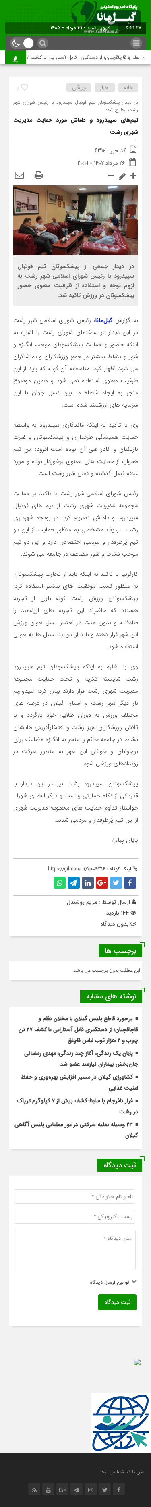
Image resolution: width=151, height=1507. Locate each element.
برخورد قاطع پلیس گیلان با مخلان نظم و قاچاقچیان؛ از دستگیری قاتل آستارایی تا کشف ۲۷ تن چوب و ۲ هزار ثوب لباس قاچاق (78, 1029)
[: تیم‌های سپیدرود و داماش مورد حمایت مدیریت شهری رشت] (19, 175)
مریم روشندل (82, 902)
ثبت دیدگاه (117, 1302)
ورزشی (79, 87)
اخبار (105, 87)
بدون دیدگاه (114, 924)
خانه (128, 87)
